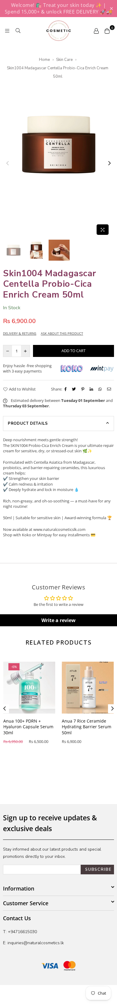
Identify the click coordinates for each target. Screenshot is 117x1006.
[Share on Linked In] (92, 389)
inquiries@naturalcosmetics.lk (35, 943)
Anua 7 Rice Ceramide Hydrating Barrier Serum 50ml (86, 726)
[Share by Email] (109, 389)
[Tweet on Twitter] (74, 389)
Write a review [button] (58, 620)
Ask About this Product (62, 333)
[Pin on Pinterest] (83, 389)
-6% (14, 666)
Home (44, 59)
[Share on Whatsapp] (100, 389)
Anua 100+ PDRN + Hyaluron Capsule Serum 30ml (28, 726)
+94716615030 (22, 932)
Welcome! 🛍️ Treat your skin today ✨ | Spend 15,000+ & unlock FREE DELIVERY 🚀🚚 (58, 8)
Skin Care (64, 59)
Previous (7, 163)
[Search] (18, 30)
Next (109, 163)
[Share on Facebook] (66, 389)
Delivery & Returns (19, 333)
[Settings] (96, 30)
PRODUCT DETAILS (28, 423)
